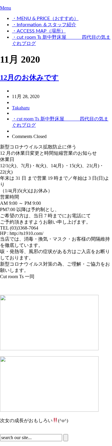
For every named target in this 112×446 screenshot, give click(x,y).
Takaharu (21, 107)
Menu (5, 7)
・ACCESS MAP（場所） (39, 31)
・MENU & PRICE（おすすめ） (45, 18)
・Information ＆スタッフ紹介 (44, 24)
